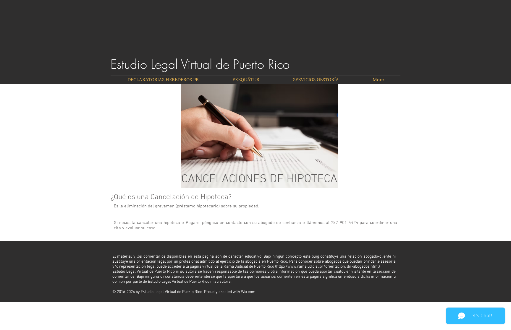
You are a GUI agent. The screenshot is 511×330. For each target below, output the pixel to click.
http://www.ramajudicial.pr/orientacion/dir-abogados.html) (328, 266)
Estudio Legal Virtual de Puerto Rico (200, 64)
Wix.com (248, 292)
